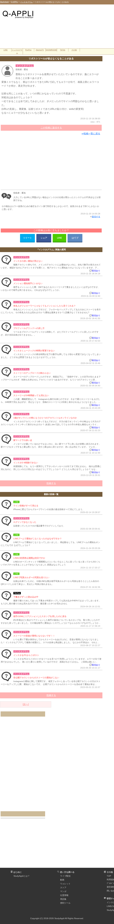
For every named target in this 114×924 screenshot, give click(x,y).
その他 (74, 50)
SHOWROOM (51, 50)
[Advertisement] (74, 27)
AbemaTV (40, 50)
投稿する (51, 483)
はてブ (75, 237)
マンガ (63, 891)
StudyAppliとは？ (22, 876)
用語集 (63, 899)
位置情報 (64, 895)
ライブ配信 (65, 876)
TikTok (62, 50)
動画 (62, 880)
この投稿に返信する (51, 127)
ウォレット (65, 883)
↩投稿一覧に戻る (91, 133)
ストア (63, 887)
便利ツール (65, 903)
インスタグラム (17, 51)
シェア (44, 237)
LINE (6, 50)
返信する (96, 216)
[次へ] (26, 704)
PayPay (28, 50)
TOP (109, 876)
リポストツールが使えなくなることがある (51, 58)
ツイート (27, 237)
